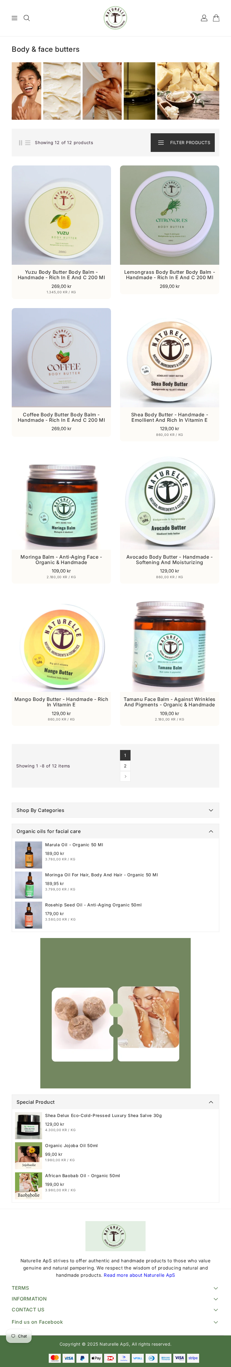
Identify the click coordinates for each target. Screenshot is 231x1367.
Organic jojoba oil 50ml (71, 1145)
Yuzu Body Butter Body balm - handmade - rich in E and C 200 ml (61, 274)
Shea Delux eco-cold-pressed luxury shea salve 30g (103, 1115)
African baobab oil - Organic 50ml (82, 1175)
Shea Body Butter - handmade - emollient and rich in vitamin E (169, 417)
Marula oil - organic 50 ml (74, 844)
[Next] (125, 776)
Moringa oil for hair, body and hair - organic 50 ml (101, 874)
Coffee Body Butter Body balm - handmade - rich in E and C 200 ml (61, 417)
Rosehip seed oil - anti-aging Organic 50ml (93, 904)
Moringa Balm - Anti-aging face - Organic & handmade (61, 559)
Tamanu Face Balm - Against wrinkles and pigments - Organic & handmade (170, 701)
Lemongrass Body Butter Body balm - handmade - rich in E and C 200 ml (169, 274)
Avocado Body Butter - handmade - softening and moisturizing (169, 559)
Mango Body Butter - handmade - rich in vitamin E (61, 701)
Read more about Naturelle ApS (139, 1275)
